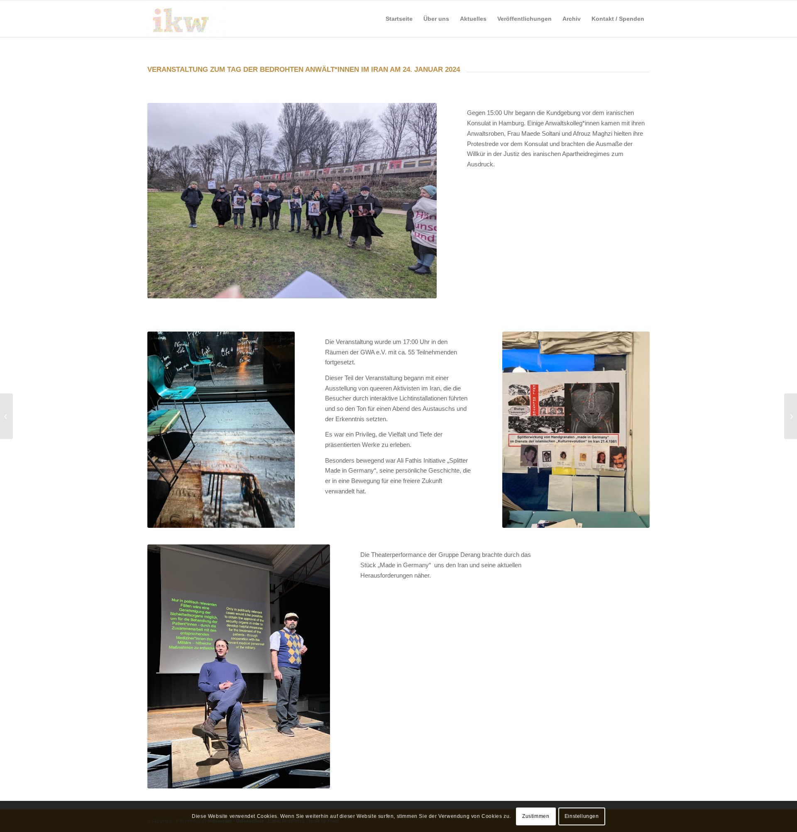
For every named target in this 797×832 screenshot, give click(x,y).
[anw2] (221, 430)
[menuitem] (399, 18)
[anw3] (576, 430)
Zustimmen (535, 816)
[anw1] (292, 201)
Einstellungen (582, 816)
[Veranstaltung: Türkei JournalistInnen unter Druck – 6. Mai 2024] (790, 416)
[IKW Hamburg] (185, 18)
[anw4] (238, 666)
